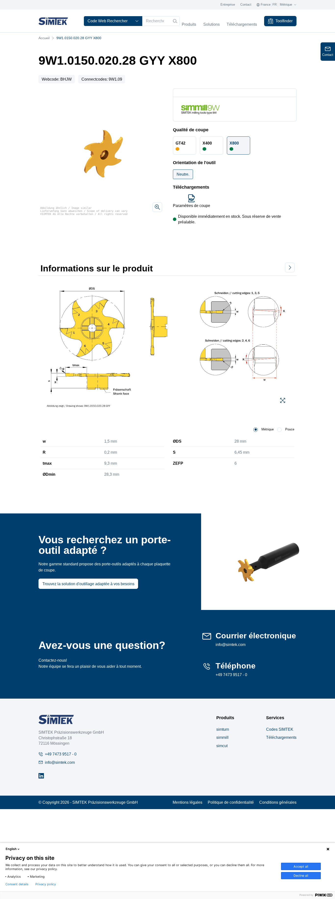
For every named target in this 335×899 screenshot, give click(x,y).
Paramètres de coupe (191, 205)
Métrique (267, 429)
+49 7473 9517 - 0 (231, 674)
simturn (222, 729)
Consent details (16, 884)
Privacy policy (45, 884)
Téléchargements (281, 737)
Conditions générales (277, 802)
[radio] (255, 429)
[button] (184, 145)
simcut (222, 745)
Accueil (44, 38)
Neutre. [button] (183, 174)
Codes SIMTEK (279, 729)
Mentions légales (187, 802)
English (11, 849)
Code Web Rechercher (108, 21)
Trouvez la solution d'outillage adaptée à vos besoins (88, 584)
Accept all (301, 866)
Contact (245, 4)
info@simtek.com (230, 644)
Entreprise (227, 4)
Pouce (289, 429)
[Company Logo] (56, 719)
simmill (222, 737)
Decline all (301, 875)
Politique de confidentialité (231, 802)
